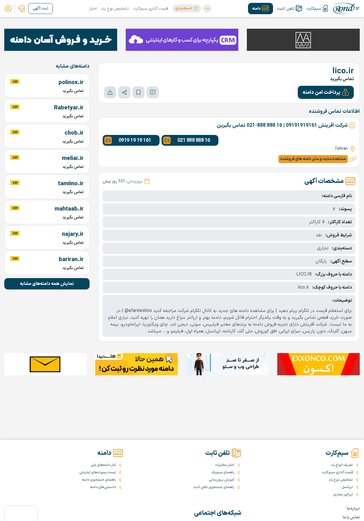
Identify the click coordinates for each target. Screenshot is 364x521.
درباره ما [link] (353, 509)
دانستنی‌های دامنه (103, 487)
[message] (153, 92)
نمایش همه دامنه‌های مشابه (47, 283)
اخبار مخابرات (224, 465)
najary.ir (73, 234)
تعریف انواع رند (342, 465)
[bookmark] (138, 92)
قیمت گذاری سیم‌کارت (150, 9)
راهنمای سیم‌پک (223, 472)
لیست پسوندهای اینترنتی (97, 472)
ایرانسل (347, 487)
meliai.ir (73, 158)
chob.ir (74, 133)
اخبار (93, 9)
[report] (110, 92)
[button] (187, 8)
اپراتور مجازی (343, 494)
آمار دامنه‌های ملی (103, 465)
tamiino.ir (71, 184)
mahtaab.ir (69, 209)
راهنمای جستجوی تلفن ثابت (213, 487)
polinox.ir (71, 82)
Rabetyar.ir (69, 108)
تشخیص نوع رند (115, 9)
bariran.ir (71, 259)
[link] (21, 8)
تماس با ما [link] (351, 517)
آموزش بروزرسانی (221, 479)
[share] (124, 92)
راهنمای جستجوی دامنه (99, 479)
